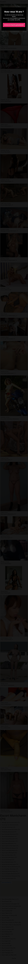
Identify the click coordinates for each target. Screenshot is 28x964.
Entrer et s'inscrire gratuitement (14, 25)
